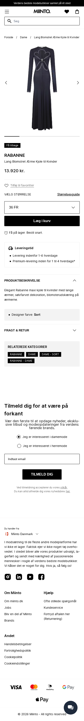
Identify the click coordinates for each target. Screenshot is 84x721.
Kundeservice (53, 607)
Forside (8, 37)
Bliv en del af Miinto (18, 614)
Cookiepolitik (13, 657)
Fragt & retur (16, 330)
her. (68, 491)
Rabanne (14, 155)
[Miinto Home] (42, 11)
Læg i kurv (42, 221)
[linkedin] (19, 577)
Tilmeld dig (42, 474)
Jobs (7, 607)
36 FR (14, 207)
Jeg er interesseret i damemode (44, 437)
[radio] (19, 437)
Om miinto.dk (13, 601)
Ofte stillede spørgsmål (60, 601)
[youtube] (30, 577)
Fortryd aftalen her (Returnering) (57, 616)
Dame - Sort (50, 354)
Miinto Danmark (22, 534)
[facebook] (41, 577)
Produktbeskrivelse (22, 280)
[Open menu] (7, 11)
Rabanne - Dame (21, 361)
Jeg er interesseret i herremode (45, 446)
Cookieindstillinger (17, 663)
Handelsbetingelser (17, 644)
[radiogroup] (42, 441)
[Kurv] (77, 11)
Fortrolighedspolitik (17, 650)
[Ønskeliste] (67, 11)
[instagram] (7, 577)
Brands (9, 620)
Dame (23, 37)
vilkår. (63, 487)
